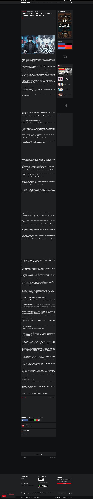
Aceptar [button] (4, 496)
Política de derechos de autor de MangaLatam (27, 485)
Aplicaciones (22, 478)
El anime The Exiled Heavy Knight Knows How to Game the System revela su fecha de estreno (67, 94)
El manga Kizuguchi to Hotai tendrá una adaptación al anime (66, 78)
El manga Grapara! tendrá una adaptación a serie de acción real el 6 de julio (67, 89)
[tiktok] (67, 0)
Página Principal (24, 11)
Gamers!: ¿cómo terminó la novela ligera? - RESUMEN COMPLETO (67, 84)
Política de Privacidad (23, 0)
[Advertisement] (38, 27)
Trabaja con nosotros (24, 481)
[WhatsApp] (35, 420)
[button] (72, 3)
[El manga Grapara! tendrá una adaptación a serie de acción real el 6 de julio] (60, 89)
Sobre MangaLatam (29, 0)
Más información (11, 494)
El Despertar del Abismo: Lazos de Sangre (33, 11)
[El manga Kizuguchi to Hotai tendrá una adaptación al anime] (60, 79)
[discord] (67, 493)
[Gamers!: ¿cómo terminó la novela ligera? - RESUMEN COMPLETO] (60, 84)
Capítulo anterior (24, 397)
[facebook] (59, 493)
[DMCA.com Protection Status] (41, 480)
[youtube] (63, 493)
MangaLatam (27, 424)
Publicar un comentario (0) (38, 454)
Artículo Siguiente (52, 457)
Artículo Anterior (23, 457)
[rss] (72, 0)
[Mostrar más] (41, 420)
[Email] (39, 420)
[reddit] (70, 0)
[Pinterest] (37, 420)
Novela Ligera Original (40, 417)
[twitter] (64, 0)
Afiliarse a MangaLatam (24, 483)
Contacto (34, 0)
